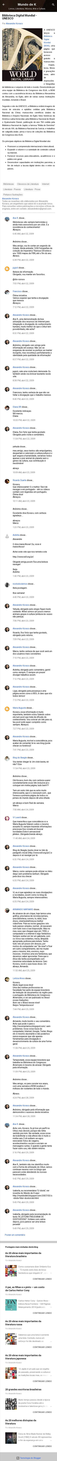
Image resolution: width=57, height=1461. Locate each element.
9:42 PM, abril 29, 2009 (23, 1178)
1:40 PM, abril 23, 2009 (23, 576)
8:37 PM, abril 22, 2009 (23, 359)
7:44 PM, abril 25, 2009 (23, 1009)
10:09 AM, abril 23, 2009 (24, 472)
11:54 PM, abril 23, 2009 (24, 768)
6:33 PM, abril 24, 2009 (23, 880)
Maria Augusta (19, 708)
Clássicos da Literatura (28, 184)
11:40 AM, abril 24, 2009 (24, 838)
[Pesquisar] (53, 4)
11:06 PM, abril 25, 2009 (24, 1048)
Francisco (17, 291)
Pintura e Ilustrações (13, 194)
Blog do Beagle (20, 757)
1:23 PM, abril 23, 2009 (23, 527)
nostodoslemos (20, 584)
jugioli (15, 267)
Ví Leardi (17, 817)
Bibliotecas (8, 184)
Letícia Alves (19, 978)
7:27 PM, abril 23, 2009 (23, 728)
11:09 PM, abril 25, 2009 (24, 1071)
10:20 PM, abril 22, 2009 (24, 420)
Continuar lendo (42, 1279)
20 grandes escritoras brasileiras (23, 1389)
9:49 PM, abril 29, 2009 (23, 1228)
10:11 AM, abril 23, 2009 (24, 501)
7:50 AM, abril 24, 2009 (23, 809)
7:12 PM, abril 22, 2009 (23, 307)
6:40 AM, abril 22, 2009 (23, 234)
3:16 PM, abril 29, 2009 (23, 1152)
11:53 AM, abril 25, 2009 (24, 970)
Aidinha (16, 535)
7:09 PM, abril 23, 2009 (23, 639)
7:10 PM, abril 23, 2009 (23, 658)
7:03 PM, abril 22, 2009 (23, 283)
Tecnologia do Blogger (30, 1458)
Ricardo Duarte (19, 480)
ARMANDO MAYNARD (23, 909)
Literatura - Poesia (12, 189)
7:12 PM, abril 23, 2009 (23, 679)
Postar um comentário (15, 1235)
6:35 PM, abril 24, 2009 (23, 901)
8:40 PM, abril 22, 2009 (23, 399)
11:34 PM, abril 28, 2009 (24, 1116)
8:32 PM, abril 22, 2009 (23, 333)
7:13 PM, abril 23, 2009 (23, 700)
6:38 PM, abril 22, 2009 (23, 260)
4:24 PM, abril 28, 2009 (23, 1097)
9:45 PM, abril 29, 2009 (23, 1202)
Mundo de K (27, 4)
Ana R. (15, 218)
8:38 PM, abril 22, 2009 (23, 380)
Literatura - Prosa (32, 189)
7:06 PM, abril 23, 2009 (23, 620)
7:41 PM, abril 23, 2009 (23, 750)
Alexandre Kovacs (21, 315)
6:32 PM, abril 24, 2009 (23, 859)
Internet (45, 184)
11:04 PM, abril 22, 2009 (24, 438)
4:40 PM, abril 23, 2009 (23, 597)
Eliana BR (17, 407)
